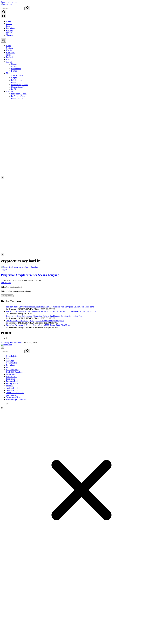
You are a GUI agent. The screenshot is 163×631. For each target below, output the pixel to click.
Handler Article (12, 370)
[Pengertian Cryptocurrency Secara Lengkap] (19, 267)
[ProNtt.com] (6, 4)
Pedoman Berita (12, 381)
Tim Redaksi (6, 283)
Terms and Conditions (15, 393)
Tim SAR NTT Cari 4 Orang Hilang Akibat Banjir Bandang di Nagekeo (35, 320)
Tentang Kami (12, 388)
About (8, 21)
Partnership (10, 379)
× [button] (2, 347)
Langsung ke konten (9, 2)
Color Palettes (11, 356)
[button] (27, 8)
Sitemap (9, 35)
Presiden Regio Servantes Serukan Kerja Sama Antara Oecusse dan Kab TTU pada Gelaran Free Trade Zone (50, 307)
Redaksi (9, 30)
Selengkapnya (7, 296)
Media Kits (10, 374)
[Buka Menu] (3, 16)
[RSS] (7, 338)
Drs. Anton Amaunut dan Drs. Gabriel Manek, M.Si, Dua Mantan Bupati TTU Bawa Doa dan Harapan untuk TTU (52, 311)
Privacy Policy (12, 383)
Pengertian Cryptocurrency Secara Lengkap (30, 275)
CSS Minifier (11, 363)
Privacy (9, 33)
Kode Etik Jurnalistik (14, 372)
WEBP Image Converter (16, 399)
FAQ (8, 26)
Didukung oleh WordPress (11, 342)
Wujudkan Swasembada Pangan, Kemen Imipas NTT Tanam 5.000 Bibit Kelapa (38, 325)
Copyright (10, 360)
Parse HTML (11, 376)
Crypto (4, 269)
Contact (9, 24)
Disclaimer (10, 28)
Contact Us (10, 358)
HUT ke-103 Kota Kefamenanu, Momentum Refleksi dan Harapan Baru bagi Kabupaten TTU (44, 316)
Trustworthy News (13, 397)
